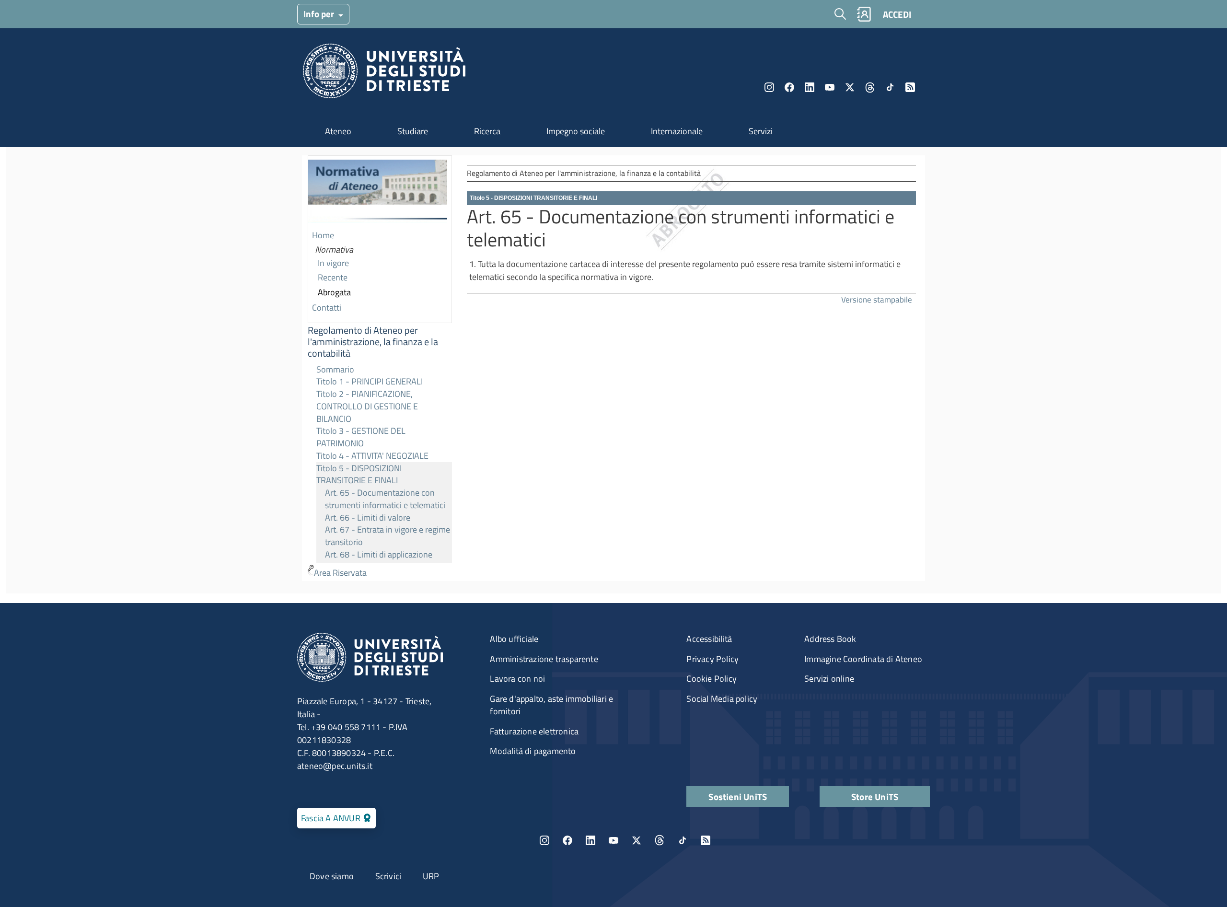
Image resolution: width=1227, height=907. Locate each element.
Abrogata (334, 292)
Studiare (412, 131)
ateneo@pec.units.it (334, 765)
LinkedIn (809, 87)
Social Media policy (721, 698)
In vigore (333, 262)
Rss (910, 87)
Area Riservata (340, 572)
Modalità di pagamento (533, 750)
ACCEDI (897, 14)
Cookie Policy (711, 678)
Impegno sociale (575, 131)
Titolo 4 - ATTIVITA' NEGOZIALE (372, 455)
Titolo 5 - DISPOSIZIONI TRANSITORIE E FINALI (359, 474)
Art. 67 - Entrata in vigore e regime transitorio (387, 535)
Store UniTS (874, 796)
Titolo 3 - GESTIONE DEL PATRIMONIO (360, 437)
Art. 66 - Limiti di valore (367, 517)
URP (431, 876)
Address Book (830, 638)
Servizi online (829, 678)
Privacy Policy (712, 658)
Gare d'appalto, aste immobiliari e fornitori (551, 705)
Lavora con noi (517, 678)
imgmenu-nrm (377, 192)
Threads (870, 87)
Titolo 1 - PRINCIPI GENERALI (369, 381)
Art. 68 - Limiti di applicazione (378, 554)
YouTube (829, 87)
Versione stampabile (876, 299)
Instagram (769, 87)
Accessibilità (709, 638)
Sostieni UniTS (737, 796)
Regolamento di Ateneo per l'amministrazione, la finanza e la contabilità (373, 341)
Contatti (326, 307)
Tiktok (890, 87)
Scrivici (388, 876)
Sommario (335, 369)
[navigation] (380, 368)
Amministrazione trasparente (544, 658)
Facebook (789, 87)
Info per (319, 14)
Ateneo (338, 131)
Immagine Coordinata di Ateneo (863, 658)
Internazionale (677, 131)
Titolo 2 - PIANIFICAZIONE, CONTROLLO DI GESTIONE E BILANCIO (367, 406)
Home (323, 235)
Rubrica (863, 14)
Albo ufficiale (514, 638)
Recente (332, 277)
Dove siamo (332, 876)
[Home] (384, 73)
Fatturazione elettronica (534, 731)
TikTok (682, 840)
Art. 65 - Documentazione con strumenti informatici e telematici (385, 499)
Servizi (761, 131)
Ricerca (487, 131)
